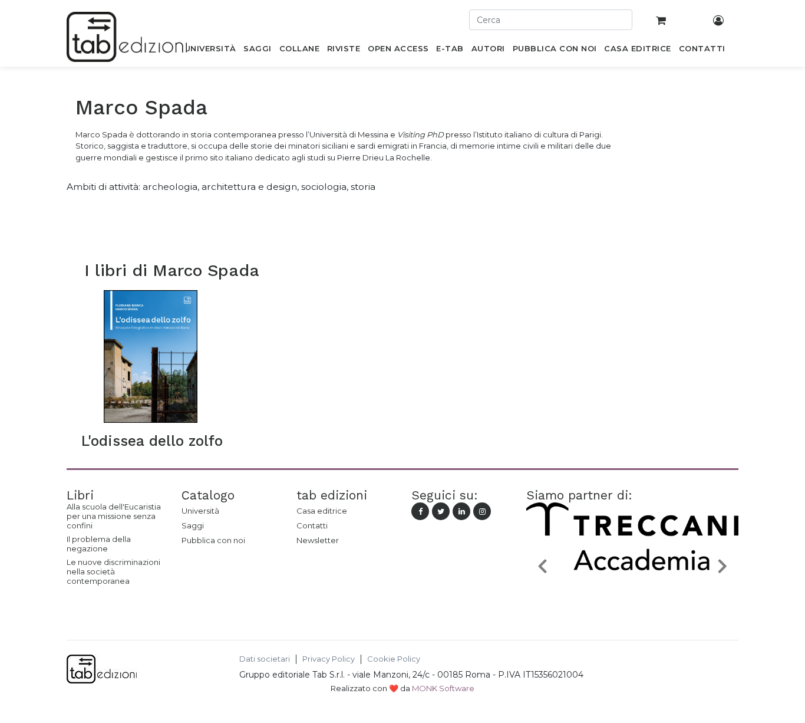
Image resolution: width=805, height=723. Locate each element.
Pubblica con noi (213, 540)
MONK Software (443, 688)
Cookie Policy (393, 659)
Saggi (193, 525)
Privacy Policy (328, 659)
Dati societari (264, 659)
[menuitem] (210, 51)
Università (200, 510)
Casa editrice (321, 510)
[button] (542, 565)
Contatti (312, 525)
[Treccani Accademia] (632, 593)
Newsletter (317, 540)
